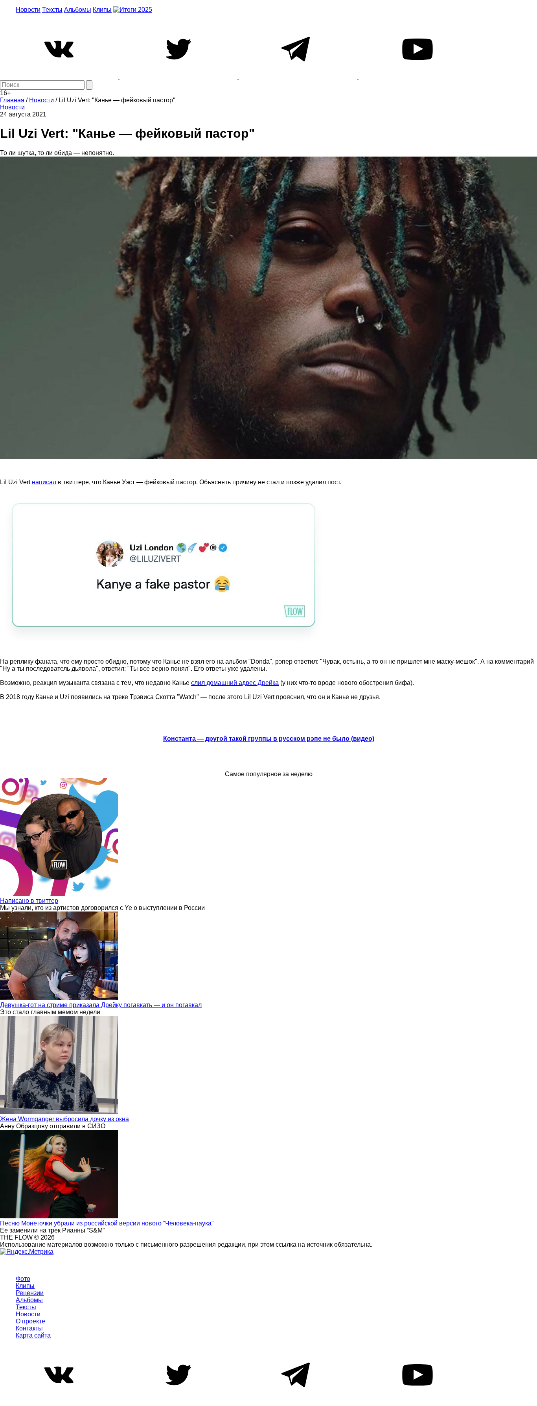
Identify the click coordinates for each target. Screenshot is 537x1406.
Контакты (29, 1328)
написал (44, 482)
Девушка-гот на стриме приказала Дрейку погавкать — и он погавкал (101, 1005)
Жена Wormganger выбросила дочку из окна (64, 1119)
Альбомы (77, 9)
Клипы (102, 9)
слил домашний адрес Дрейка (235, 682)
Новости (28, 9)
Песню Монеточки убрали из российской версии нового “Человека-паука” (106, 1223)
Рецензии (30, 1293)
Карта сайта (33, 1335)
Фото (23, 1278)
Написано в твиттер (29, 900)
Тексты (52, 9)
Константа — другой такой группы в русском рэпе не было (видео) (268, 738)
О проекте (30, 1321)
